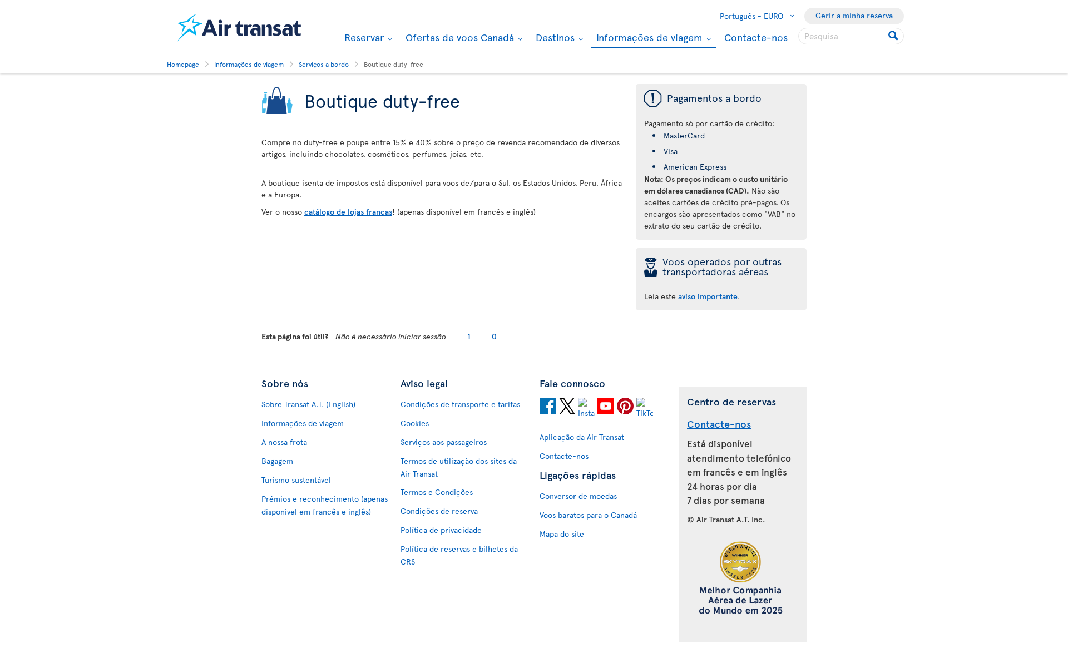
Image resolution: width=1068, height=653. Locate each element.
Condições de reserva (439, 511)
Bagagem (277, 461)
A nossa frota (284, 442)
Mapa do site (562, 533)
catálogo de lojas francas (348, 211)
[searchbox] (851, 36)
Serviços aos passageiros (443, 442)
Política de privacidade (441, 530)
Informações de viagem (648, 38)
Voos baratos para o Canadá (588, 514)
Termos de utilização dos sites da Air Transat (458, 467)
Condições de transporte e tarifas (460, 404)
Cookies (414, 423)
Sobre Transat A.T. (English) (308, 404)
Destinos (553, 37)
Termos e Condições (436, 492)
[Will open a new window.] (548, 408)
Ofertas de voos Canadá (458, 37)
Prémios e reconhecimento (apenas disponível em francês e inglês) (324, 505)
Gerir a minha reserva (854, 15)
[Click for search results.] (894, 36)
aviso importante (708, 296)
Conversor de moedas (578, 496)
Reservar (363, 37)
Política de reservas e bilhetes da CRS (459, 555)
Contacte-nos (756, 37)
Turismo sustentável (296, 479)
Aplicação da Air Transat (582, 437)
